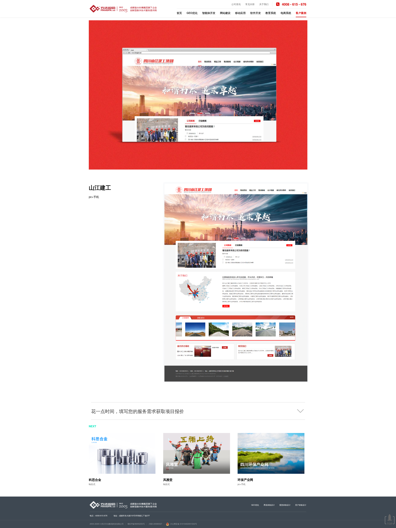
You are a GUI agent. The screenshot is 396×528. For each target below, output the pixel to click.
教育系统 (270, 13)
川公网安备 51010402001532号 (183, 523)
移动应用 (240, 13)
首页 (179, 13)
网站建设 (225, 13)
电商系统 (286, 13)
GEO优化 (192, 13)
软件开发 (255, 13)
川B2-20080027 (155, 523)
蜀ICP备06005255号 (136, 523)
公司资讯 (236, 4)
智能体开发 (208, 13)
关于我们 (264, 4)
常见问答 (250, 4)
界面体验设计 (269, 505)
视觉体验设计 (285, 505)
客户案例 (301, 13)
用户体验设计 (300, 505)
